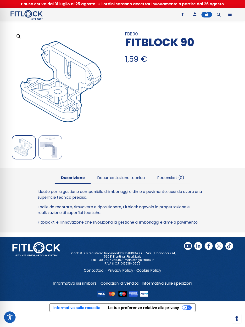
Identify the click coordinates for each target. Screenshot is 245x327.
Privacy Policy (120, 270)
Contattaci (94, 270)
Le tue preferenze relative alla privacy (143, 307)
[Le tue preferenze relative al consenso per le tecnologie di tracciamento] (236, 318)
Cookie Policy (148, 270)
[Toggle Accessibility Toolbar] (10, 317)
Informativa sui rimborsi (75, 283)
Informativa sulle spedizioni (167, 283)
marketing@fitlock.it (139, 260)
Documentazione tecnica (121, 177)
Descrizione (73, 177)
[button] (18, 36)
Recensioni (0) (170, 177)
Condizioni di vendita (119, 283)
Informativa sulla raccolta (76, 307)
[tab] (73, 177)
